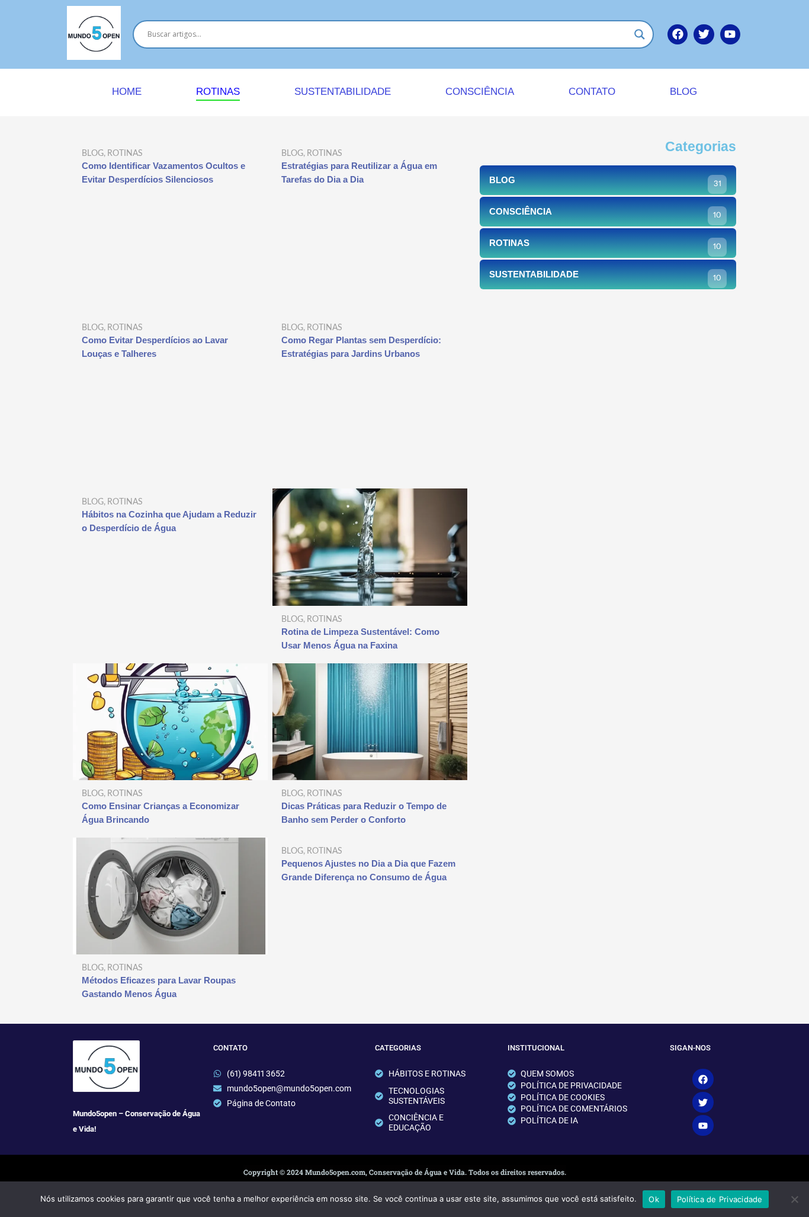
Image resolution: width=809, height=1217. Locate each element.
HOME (127, 91)
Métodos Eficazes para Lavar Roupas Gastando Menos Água (159, 987)
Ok (654, 1199)
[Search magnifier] (639, 34)
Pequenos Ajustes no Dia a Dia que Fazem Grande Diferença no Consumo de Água (368, 870)
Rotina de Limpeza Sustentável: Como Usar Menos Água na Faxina (360, 638)
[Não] (794, 1199)
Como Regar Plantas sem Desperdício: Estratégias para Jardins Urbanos (361, 347)
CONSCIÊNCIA (479, 91)
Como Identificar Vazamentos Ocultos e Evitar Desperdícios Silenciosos (163, 172)
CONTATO (592, 91)
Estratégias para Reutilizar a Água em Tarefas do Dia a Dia (359, 172)
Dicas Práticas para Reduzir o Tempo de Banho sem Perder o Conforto (364, 813)
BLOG (683, 91)
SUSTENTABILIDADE (342, 91)
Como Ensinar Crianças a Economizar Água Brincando (160, 813)
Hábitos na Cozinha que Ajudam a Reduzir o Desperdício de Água (169, 521)
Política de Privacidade (720, 1199)
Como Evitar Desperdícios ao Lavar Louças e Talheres (155, 347)
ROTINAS (218, 91)
